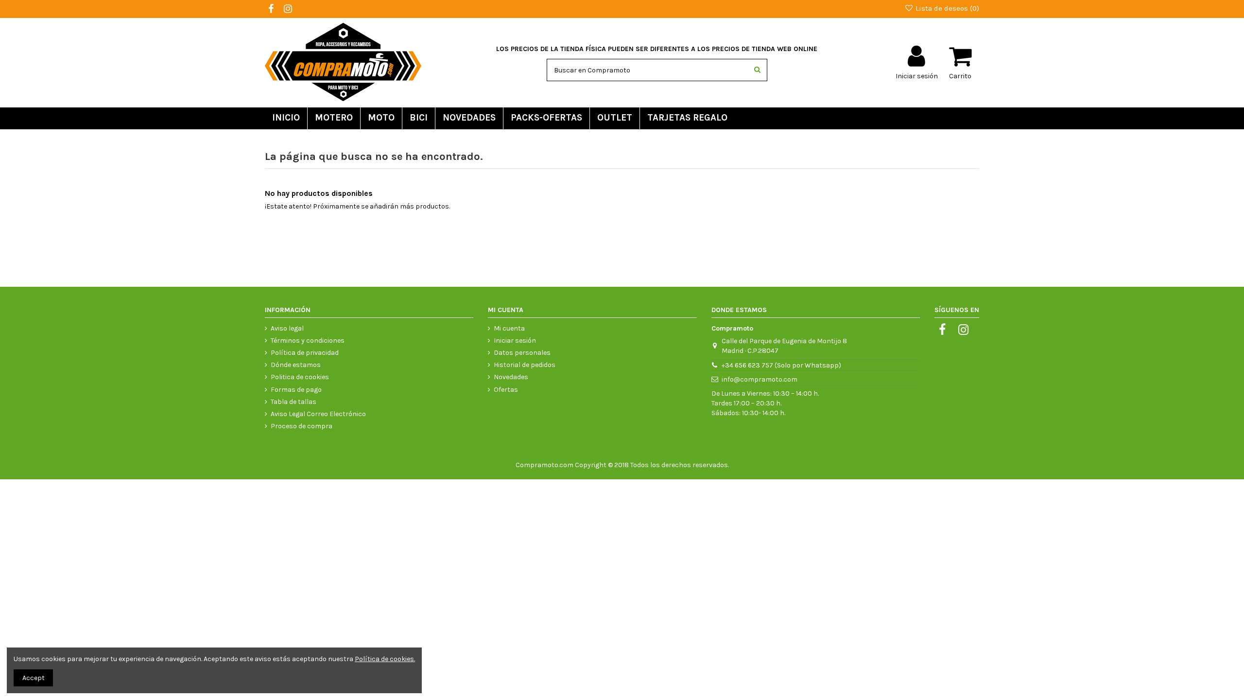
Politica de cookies (300, 377)
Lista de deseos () (946, 8)
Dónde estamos (296, 365)
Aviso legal (287, 328)
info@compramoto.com (759, 379)
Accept (33, 678)
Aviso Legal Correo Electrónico (318, 414)
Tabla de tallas (293, 402)
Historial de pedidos (524, 365)
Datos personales (522, 353)
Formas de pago (296, 389)
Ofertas (506, 389)
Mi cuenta (509, 328)
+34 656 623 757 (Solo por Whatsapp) (781, 365)
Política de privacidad (305, 353)
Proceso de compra (301, 426)
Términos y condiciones (308, 340)
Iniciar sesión (515, 340)
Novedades (511, 377)
